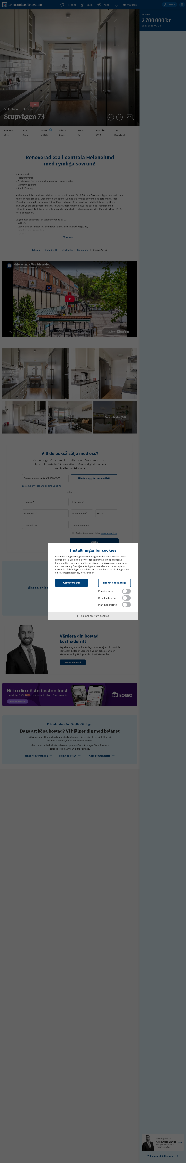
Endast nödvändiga (114, 582)
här (92, 572)
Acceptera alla (71, 582)
